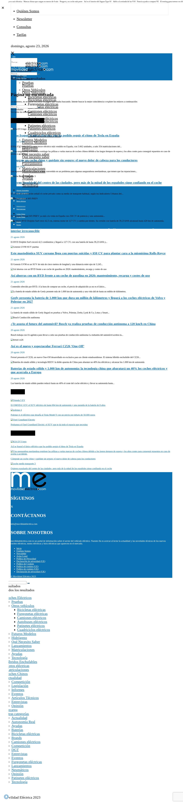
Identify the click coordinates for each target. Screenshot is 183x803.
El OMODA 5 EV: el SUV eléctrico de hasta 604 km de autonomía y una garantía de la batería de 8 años (58, 405)
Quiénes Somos (28, 11)
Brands (16, 738)
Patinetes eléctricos (41, 125)
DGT (15, 750)
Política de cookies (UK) (27, 569)
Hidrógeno (19, 638)
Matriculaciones (33, 168)
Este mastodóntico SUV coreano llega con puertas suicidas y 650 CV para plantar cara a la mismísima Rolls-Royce (88, 253)
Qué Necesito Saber (25, 642)
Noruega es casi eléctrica (12, 2)
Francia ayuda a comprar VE (148, 2)
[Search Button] (39, 74)
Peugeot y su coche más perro (71, 2)
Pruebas (28, 83)
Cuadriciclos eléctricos (44, 133)
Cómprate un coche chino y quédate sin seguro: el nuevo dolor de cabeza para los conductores (74, 160)
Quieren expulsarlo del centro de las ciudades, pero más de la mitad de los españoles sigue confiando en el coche (86, 182)
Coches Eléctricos (19, 598)
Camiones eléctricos (42, 111)
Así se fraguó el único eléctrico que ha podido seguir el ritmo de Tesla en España (65, 135)
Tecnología (19, 658)
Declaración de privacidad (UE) (30, 561)
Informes (17, 690)
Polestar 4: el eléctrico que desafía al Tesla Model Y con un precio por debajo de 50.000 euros (53, 415)
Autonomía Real (23, 722)
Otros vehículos (22, 606)
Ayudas (16, 654)
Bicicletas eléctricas (31, 610)
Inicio (19, 548)
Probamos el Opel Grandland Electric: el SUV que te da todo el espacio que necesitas (49, 424)
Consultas (24, 27)
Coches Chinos (20, 214)
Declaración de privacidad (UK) (30, 571)
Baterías (17, 730)
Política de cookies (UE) (27, 566)
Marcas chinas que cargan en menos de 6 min (41, 2)
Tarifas (21, 34)
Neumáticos (20, 770)
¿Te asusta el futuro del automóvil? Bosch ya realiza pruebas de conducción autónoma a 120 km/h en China (83, 324)
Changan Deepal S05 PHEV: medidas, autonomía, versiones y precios (57, 205)
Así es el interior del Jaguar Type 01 (98, 2)
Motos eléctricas (17, 666)
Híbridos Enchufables (22, 190)
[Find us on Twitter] (12, 54)
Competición (20, 682)
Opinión (17, 706)
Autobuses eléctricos (32, 622)
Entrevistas (19, 702)
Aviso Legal (21, 556)
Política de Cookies (25, 564)
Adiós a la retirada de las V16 (124, 2)
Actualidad (14, 678)
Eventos (17, 694)
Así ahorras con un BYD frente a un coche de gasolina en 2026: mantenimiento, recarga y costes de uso (80, 275)
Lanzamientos (21, 646)
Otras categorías (17, 714)
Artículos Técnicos (25, 698)
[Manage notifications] (6, 796)
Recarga (11, 710)
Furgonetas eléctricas (43, 104)
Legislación (19, 686)
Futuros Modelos (34, 140)
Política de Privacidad (26, 558)
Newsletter (24, 19)
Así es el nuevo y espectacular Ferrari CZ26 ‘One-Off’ (47, 346)
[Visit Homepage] (29, 64)
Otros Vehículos (33, 90)
